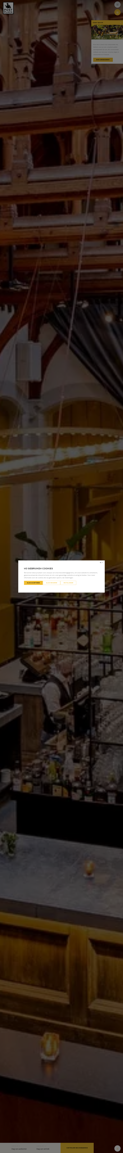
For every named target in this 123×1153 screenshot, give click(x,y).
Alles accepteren (33, 583)
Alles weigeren (51, 583)
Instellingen (68, 583)
